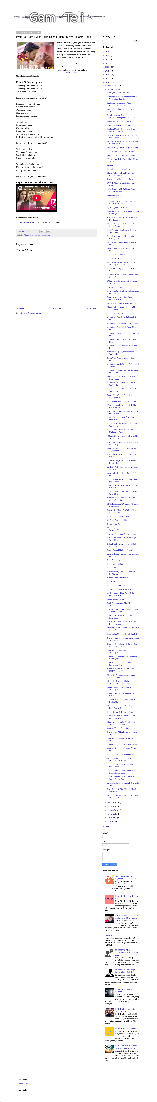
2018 (107, 75)
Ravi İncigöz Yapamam (116, 585)
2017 (107, 78)
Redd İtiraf (111, 568)
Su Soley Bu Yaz (113, 524)
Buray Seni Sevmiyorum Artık (119, 121)
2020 (107, 67)
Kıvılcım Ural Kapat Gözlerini (119, 516)
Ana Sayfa (56, 308)
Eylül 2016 (112, 806)
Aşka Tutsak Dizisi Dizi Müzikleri (120, 151)
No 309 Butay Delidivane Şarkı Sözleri (122, 147)
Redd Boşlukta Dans (115, 564)
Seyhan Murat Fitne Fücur (117, 578)
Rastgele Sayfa (23, 1084)
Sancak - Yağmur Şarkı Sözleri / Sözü (121, 728)
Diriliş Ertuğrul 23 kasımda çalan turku (122, 155)
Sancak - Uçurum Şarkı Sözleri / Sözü (122, 744)
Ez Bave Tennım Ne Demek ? (126, 1029)
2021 (107, 63)
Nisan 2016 (112, 818)
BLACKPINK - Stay (115, 582)
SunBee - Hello (113, 258)
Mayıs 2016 (112, 814)
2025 (107, 52)
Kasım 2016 (113, 89)
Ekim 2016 (112, 802)
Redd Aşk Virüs (113, 560)
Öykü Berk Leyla (114, 165)
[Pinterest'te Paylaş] (50, 231)
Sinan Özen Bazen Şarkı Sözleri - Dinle (122, 323)
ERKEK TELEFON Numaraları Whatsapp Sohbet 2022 (126, 952)
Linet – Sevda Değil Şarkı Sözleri (120, 712)
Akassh (26, 235)
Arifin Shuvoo (35, 235)
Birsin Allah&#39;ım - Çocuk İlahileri (122, 634)
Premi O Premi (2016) (70, 73)
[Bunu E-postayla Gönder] (40, 231)
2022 (107, 59)
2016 (107, 82)
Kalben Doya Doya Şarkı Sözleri (120, 125)
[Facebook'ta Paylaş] (47, 231)
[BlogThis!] (43, 231)
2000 (107, 826)
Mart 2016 (112, 821)
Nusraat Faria (45, 235)
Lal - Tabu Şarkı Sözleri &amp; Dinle (121, 754)
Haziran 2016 (113, 810)
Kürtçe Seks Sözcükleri (114, 935)
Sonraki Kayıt (22, 308)
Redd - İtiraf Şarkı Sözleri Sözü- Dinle (122, 401)
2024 (107, 55)
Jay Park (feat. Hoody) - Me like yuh (121, 534)
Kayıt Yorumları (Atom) (32, 313)
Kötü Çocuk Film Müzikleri (118, 93)
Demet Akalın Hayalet (116, 599)
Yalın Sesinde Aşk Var (116, 313)
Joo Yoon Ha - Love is (116, 255)
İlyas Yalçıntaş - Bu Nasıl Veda (119, 208)
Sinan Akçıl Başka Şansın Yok (119, 589)
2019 (107, 71)
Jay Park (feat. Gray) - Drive (118, 287)
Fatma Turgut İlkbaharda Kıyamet (120, 550)
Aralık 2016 (113, 86)
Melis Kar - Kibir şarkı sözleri (118, 169)
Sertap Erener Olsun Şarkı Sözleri (120, 179)
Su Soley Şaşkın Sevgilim (117, 520)
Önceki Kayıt (91, 308)
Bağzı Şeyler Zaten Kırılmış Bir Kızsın (122, 303)
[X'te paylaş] (45, 231)
